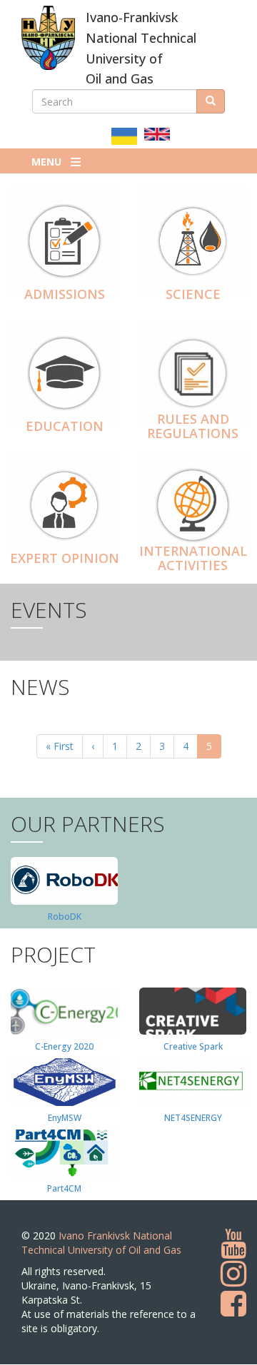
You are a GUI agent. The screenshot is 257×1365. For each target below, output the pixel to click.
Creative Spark (193, 1046)
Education (65, 426)
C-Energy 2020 (64, 1046)
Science (193, 294)
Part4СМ (64, 1188)
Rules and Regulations (192, 426)
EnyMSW (64, 1118)
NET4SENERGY (193, 1118)
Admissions (64, 294)
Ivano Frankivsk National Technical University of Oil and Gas (101, 1243)
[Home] (48, 38)
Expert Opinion (64, 558)
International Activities (193, 558)
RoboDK (64, 916)
